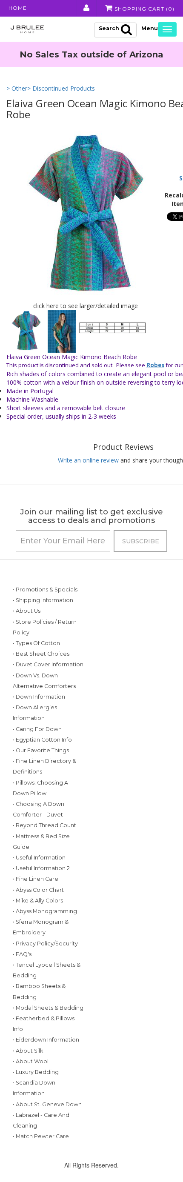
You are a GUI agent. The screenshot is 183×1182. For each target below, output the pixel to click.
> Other (16, 88)
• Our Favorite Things (41, 750)
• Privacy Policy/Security (45, 943)
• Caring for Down (37, 729)
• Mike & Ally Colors (38, 900)
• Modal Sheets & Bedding (48, 1008)
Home (18, 8)
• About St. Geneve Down (47, 1104)
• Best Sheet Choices (41, 654)
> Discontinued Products (61, 88)
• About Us (26, 611)
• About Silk (28, 1051)
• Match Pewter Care (41, 1136)
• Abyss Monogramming (45, 911)
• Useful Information (39, 857)
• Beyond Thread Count (44, 825)
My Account (85, 8)
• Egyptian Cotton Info (42, 740)
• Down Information (39, 697)
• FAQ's (22, 954)
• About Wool (31, 1061)
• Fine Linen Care (35, 879)
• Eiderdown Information (46, 1039)
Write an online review (88, 460)
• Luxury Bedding (36, 1072)
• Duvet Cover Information (48, 664)
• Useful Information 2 (41, 868)
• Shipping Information (43, 600)
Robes (155, 365)
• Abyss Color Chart (38, 890)
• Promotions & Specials (45, 589)
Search (109, 28)
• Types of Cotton (36, 643)
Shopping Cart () (143, 9)
